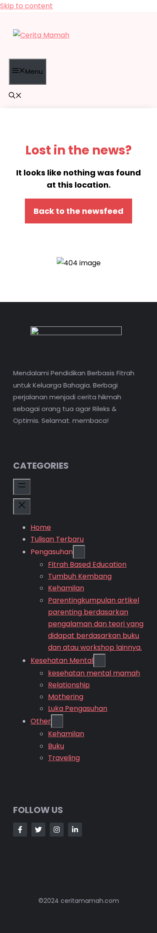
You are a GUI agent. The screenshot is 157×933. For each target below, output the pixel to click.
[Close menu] (22, 506)
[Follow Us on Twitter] (38, 830)
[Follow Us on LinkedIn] (75, 830)
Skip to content (26, 6)
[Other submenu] (57, 721)
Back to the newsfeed (78, 211)
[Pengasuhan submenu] (79, 552)
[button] (15, 96)
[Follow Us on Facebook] (20, 830)
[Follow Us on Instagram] (57, 830)
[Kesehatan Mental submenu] (99, 660)
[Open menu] (22, 487)
